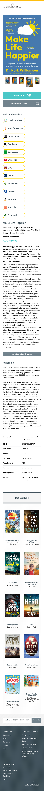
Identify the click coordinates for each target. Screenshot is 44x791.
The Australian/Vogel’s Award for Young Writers (30, 753)
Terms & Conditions (29, 744)
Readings (12, 144)
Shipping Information (10, 770)
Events (5, 745)
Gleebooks (13, 183)
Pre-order (19, 95)
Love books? (8, 720)
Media (5, 738)
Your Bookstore (15, 128)
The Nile (12, 207)
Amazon (12, 199)
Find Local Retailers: (12, 114)
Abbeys (11, 191)
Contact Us (26, 735)
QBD (10, 167)
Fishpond (12, 215)
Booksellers (7, 735)
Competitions (7, 732)
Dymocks (12, 159)
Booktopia (13, 152)
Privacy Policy (27, 748)
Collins (11, 175)
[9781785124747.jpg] (22, 44)
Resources (6, 742)
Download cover (19, 103)
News (5, 749)
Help (4, 779)
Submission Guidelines (30, 732)
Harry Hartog (14, 136)
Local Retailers (15, 120)
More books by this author (22, 354)
